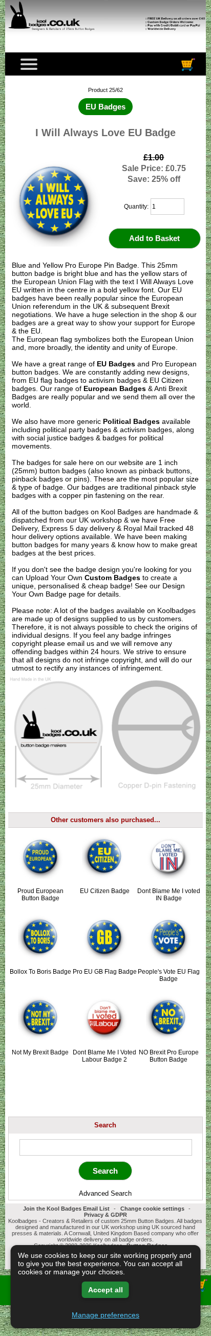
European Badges (114, 388)
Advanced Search (105, 1193)
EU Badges (116, 364)
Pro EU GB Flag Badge (105, 971)
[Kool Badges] (105, 36)
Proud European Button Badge (40, 894)
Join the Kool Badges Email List (66, 1208)
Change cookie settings (152, 1208)
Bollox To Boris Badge (40, 971)
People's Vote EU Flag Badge (169, 975)
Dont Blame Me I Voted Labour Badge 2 (104, 1056)
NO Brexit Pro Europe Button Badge (169, 1056)
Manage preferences (105, 1315)
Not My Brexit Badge (40, 1052)
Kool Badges (121, 512)
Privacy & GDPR (105, 1215)
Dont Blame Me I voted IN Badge (168, 894)
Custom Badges (112, 577)
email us (80, 643)
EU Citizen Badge (105, 891)
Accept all (105, 1290)
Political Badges (131, 421)
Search (105, 1125)
